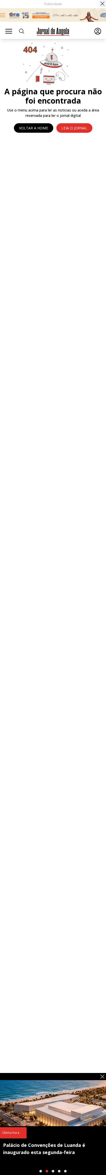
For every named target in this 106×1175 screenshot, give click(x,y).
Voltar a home (33, 128)
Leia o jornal (74, 128)
